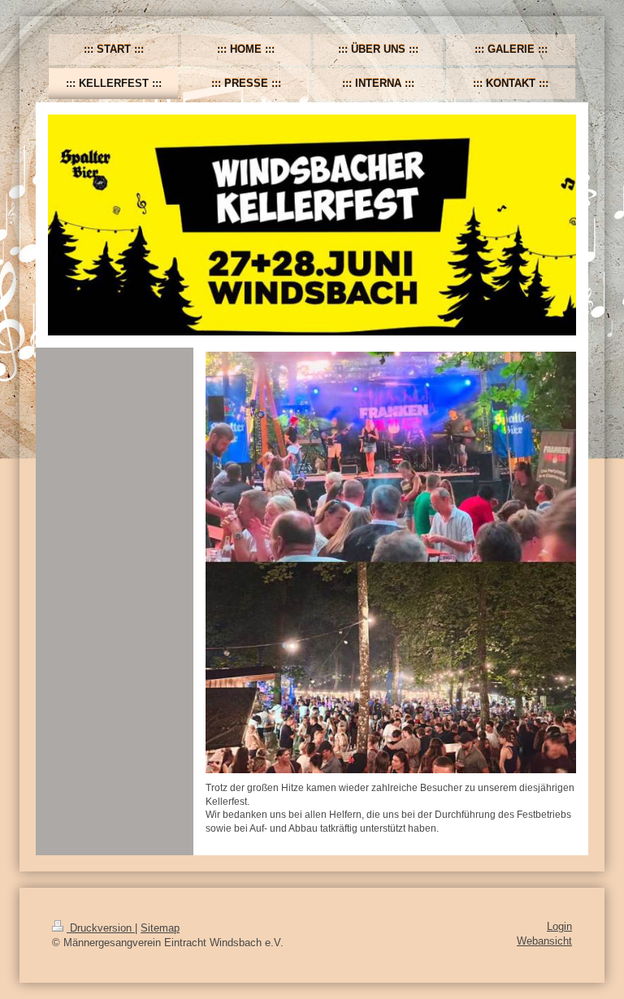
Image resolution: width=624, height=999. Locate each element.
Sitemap (160, 928)
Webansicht (544, 941)
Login (559, 926)
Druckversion (101, 928)
